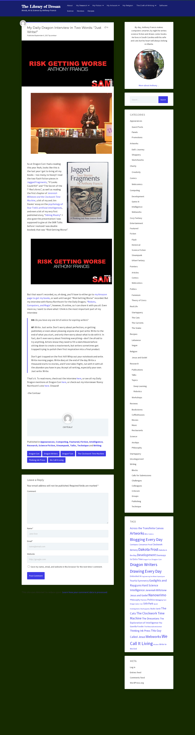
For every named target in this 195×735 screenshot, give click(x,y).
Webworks (137, 212)
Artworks (134, 143)
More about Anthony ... (149, 85)
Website (31, 554)
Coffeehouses (138, 414)
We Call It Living (57, 460)
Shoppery (136, 154)
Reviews (80, 11)
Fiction (84, 441)
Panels (135, 132)
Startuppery (137, 312)
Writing (97, 445)
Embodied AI (135, 576)
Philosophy (137, 447)
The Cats (136, 317)
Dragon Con (34, 453)
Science (70, 11)
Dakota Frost (148, 549)
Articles (135, 272)
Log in (132, 667)
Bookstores (137, 409)
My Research (81, 5)
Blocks (135, 470)
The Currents (138, 322)
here (79, 378)
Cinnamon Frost (145, 544)
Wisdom (156, 644)
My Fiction (97, 5)
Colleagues (137, 485)
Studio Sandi (155, 608)
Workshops (137, 397)
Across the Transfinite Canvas (147, 528)
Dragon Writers (51, 453)
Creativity (136, 172)
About (70, 5)
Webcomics (137, 184)
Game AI (135, 201)
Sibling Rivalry (52, 215)
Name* (30, 528)
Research (32, 445)
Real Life (134, 306)
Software (163, 5)
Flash (134, 239)
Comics (133, 178)
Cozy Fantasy (136, 218)
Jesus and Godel (139, 357)
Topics (135, 380)
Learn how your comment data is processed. (85, 592)
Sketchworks (138, 160)
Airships (135, 442)
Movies (135, 420)
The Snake (136, 328)
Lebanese (136, 340)
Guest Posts (137, 127)
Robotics (138, 391)
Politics (133, 289)
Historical (136, 244)
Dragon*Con (67, 453)
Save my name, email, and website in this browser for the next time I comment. (66, 566)
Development (138, 196)
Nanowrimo (157, 595)
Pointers (134, 266)
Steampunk (62, 445)
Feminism (136, 295)
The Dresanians (150, 618)
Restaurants (137, 430)
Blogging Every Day (146, 539)
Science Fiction (47, 445)
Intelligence (96, 441)
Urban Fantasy (138, 260)
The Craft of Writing (145, 5)
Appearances (47, 441)
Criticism (136, 491)
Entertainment (136, 223)
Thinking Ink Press (37, 460)
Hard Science (150, 585)
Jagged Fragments (37, 182)
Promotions (137, 137)
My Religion (128, 5)
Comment (31, 491)
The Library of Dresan (41, 6)
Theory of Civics (139, 300)
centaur (68, 427)
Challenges (137, 480)
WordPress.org (137, 682)
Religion (133, 351)
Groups (135, 496)
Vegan (134, 345)
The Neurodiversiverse (153, 626)
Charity (133, 166)
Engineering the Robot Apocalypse (153, 576)
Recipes (91, 11)
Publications (137, 369)
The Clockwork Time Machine (91, 453)
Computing (62, 441)
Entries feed (135, 672)
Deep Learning (140, 386)
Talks (73, 445)
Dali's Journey (138, 149)
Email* (30, 541)
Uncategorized (137, 459)
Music (134, 425)
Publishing (136, 501)
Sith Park (148, 603)
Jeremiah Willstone (156, 590)
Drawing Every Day (146, 571)
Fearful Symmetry (139, 580)
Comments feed (137, 677)
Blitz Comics (149, 534)
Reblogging (159, 600)
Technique (83, 445)
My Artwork (112, 5)
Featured (74, 441)
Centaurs (134, 544)
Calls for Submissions (141, 475)
